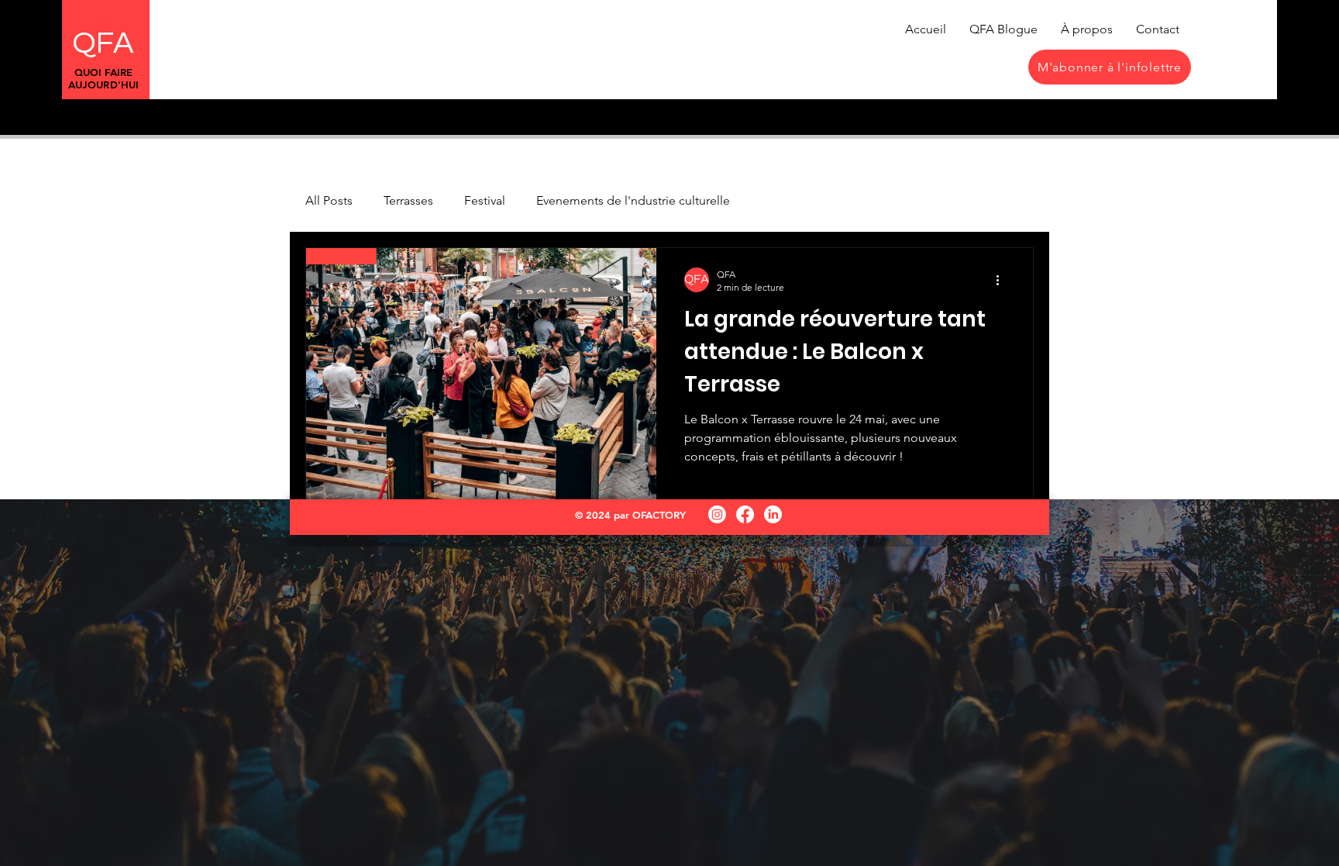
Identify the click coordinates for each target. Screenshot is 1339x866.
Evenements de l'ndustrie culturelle (633, 200)
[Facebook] (745, 514)
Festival (484, 200)
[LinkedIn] (773, 514)
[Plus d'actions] (1002, 280)
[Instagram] (717, 514)
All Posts (329, 200)
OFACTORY (659, 515)
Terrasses (408, 200)
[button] (1109, 67)
